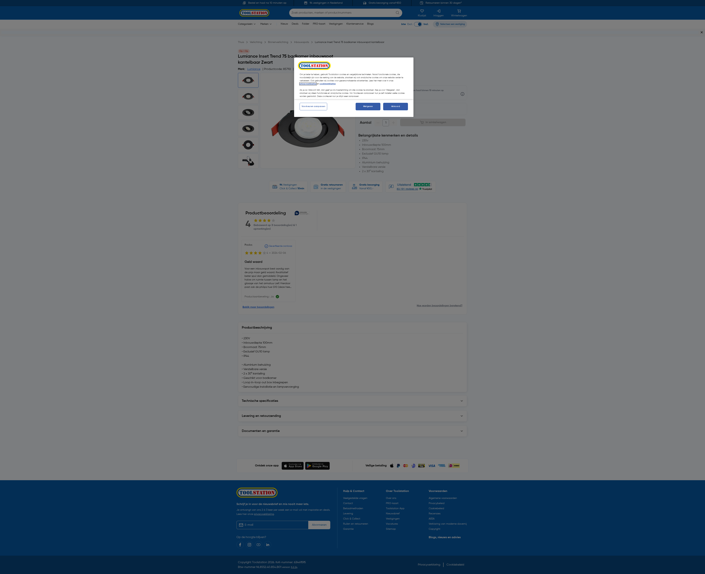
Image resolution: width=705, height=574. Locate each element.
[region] (353, 87)
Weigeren (368, 106)
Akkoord (395, 106)
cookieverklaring (328, 84)
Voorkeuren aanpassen (313, 106)
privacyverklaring (308, 84)
